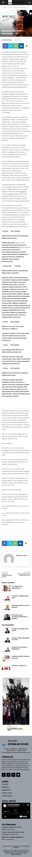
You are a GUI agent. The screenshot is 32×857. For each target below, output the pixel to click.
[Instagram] (8, 775)
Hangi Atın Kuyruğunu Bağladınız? (19, 648)
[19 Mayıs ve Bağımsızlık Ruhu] (6, 598)
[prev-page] (3, 673)
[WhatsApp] (16, 46)
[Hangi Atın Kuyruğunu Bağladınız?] (6, 649)
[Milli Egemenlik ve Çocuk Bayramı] (6, 607)
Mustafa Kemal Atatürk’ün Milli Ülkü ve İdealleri (20, 616)
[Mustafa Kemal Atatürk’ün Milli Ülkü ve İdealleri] (6, 617)
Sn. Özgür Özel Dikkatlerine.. (17, 587)
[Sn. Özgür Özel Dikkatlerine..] (6, 588)
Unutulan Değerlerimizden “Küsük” (7, 575)
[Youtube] (18, 775)
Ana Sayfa (4, 7)
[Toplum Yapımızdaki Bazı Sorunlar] (6, 640)
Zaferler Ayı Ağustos (19, 665)
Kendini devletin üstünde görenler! (20, 657)
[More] (26, 46)
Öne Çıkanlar (5, 834)
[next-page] (6, 673)
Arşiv (9, 7)
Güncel (4, 829)
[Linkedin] (21, 46)
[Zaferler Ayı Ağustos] (6, 668)
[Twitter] (10, 46)
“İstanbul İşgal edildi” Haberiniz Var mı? (23, 574)
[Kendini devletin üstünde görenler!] (6, 658)
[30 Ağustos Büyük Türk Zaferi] (6, 631)
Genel (3, 839)
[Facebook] (5, 46)
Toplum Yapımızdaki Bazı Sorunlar (13, 832)
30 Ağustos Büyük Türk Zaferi (12, 827)
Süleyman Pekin (7, 40)
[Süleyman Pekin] (9, 559)
